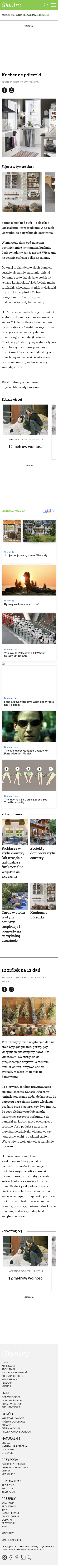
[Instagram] (4, 1557)
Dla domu (8, 1449)
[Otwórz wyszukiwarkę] (46, 5)
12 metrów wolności (26, 446)
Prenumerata (12, 1540)
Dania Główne (10, 1513)
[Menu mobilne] (53, 5)
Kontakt (7, 1386)
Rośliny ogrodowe (13, 1421)
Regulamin (8, 1369)
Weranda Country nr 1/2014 (26, 439)
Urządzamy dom (12, 1403)
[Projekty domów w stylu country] (43, 832)
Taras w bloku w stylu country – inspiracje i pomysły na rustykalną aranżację (13, 926)
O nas (5, 1362)
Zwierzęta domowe (14, 1464)
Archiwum (8, 1366)
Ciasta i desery (10, 1516)
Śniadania (8, 1503)
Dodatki (7, 1519)
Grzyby (6, 1470)
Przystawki (9, 1506)
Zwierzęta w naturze (15, 1467)
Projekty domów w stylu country (42, 853)
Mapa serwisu (10, 1379)
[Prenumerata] (22, 1557)
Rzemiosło (8, 1485)
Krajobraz (8, 1474)
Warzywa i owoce (13, 1418)
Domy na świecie (12, 1400)
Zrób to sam (9, 1492)
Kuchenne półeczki (38, 914)
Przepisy (8, 1533)
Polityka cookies (12, 1376)
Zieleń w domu (11, 1428)
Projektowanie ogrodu (16, 1431)
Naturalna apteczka (15, 1446)
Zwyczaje (8, 1488)
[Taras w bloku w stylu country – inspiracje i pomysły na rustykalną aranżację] (15, 896)
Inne (4, 1526)
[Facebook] (10, 1557)
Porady (6, 1425)
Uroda (6, 1442)
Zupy (5, 1509)
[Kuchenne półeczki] (43, 896)
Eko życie (7, 1452)
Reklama (7, 1382)
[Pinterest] (16, 1557)
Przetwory (8, 1523)
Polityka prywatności (15, 1372)
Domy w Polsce (11, 1397)
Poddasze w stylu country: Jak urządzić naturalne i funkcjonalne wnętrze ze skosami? (13, 862)
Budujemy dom (11, 1407)
